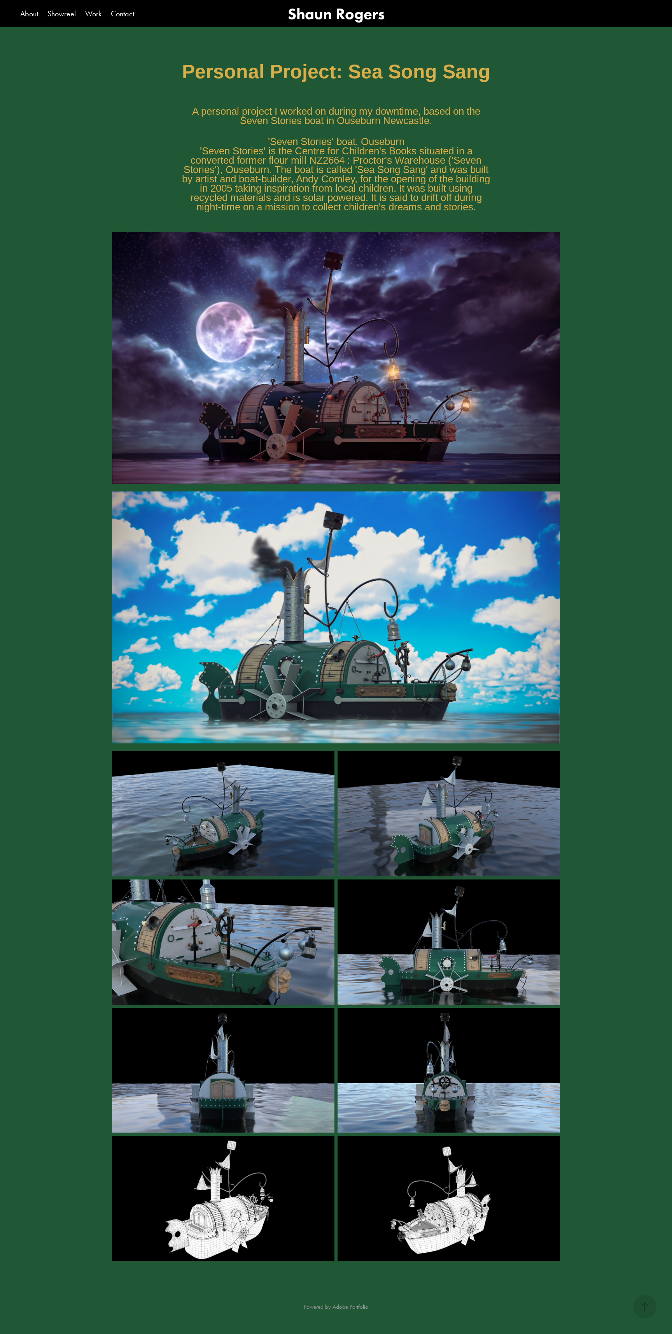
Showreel (61, 13)
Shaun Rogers (336, 13)
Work (93, 13)
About (29, 13)
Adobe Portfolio (350, 1306)
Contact (122, 13)
